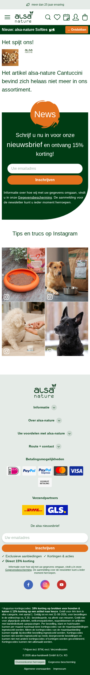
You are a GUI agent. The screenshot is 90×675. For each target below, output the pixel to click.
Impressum (59, 668)
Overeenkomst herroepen (30, 662)
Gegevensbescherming (35, 197)
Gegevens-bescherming (61, 662)
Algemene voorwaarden (37, 668)
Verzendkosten (59, 649)
